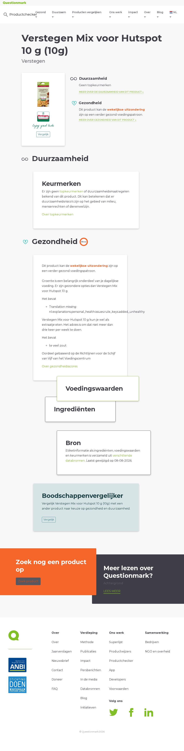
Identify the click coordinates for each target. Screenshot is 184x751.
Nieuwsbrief (60, 660)
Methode (87, 642)
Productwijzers (120, 651)
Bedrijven (152, 642)
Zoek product (28, 581)
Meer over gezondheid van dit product (106, 119)
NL (175, 12)
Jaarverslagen (62, 651)
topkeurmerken (71, 191)
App (112, 670)
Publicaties (88, 651)
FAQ (55, 688)
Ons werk (115, 12)
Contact (57, 670)
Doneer (57, 679)
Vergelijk (43, 134)
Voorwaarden (118, 688)
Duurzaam (59, 12)
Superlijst (116, 642)
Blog (160, 12)
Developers (117, 679)
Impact (133, 12)
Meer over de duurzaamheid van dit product (110, 91)
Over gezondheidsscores (59, 366)
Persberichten (90, 670)
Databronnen (90, 688)
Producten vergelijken (86, 12)
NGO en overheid (157, 651)
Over (147, 12)
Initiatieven (88, 707)
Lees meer (112, 591)
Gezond (40, 12)
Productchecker (23, 14)
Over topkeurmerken (57, 214)
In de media (88, 679)
